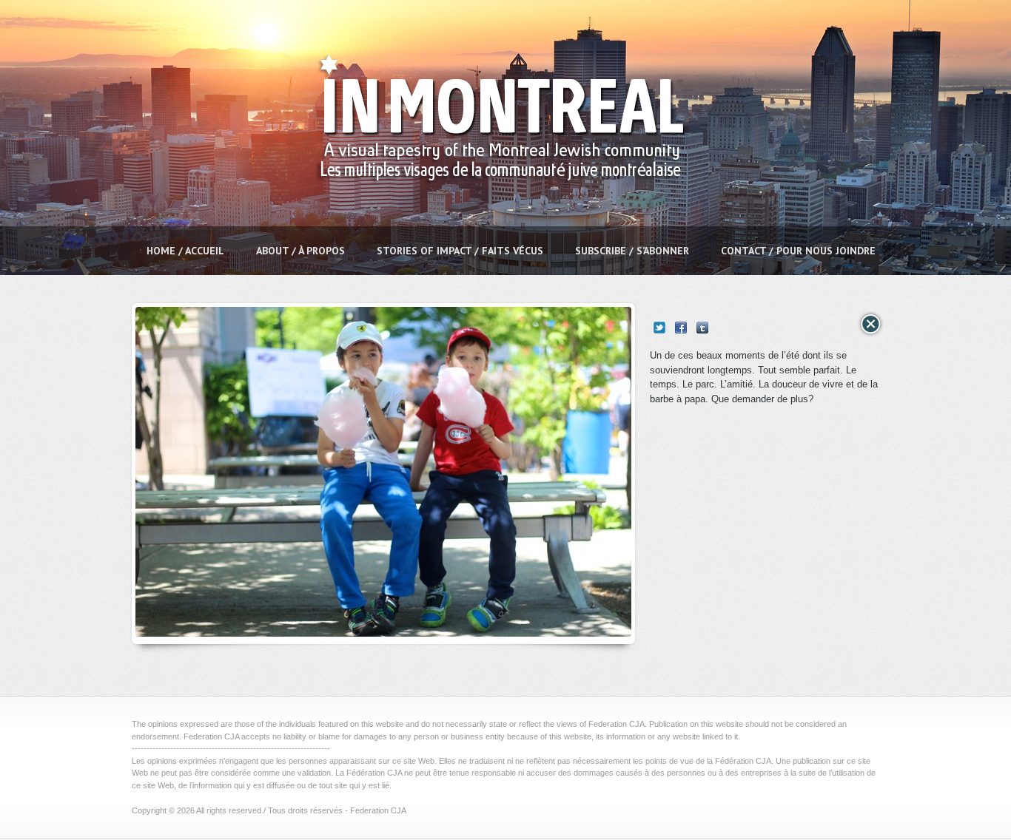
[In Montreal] (496, 218)
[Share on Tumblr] (702, 327)
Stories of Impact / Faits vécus (460, 250)
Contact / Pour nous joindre (798, 250)
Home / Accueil (185, 250)
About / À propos (300, 250)
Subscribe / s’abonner (632, 250)
